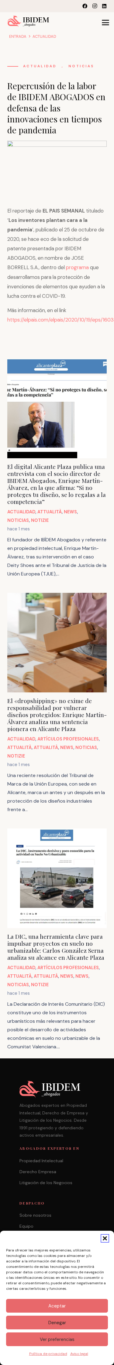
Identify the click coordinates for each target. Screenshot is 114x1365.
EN (58, 6)
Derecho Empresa (37, 1171)
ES (70, 6)
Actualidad (40, 66)
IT (64, 6)
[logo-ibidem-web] (28, 21)
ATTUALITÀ (49, 512)
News (70, 512)
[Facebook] (85, 6)
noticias (81, 66)
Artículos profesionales (68, 739)
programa (77, 267)
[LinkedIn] (104, 6)
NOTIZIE (40, 520)
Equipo (26, 1226)
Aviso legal (79, 1353)
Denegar (57, 1323)
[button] (105, 1238)
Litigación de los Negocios (45, 1182)
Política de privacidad (48, 1353)
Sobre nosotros (35, 1215)
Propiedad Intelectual (41, 1160)
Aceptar (57, 1306)
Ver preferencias (57, 1339)
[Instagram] (94, 6)
